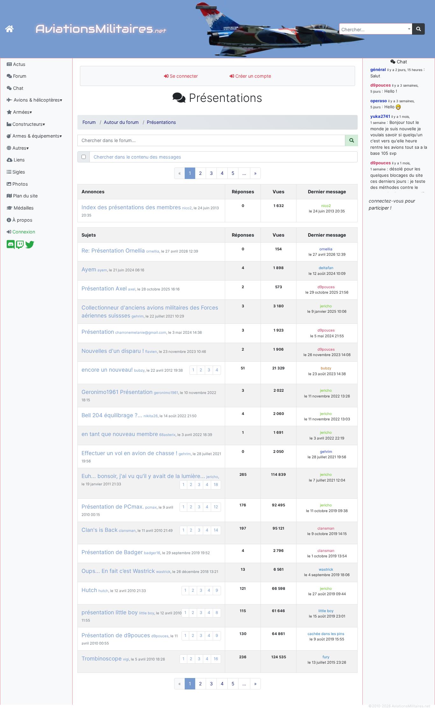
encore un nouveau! (107, 369)
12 (216, 506)
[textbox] (373, 29)
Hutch (89, 590)
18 (216, 484)
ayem (102, 270)
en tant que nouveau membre (120, 434)
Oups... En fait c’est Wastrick (118, 571)
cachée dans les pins (326, 634)
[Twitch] (20, 246)
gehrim (138, 316)
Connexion (23, 231)
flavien (151, 351)
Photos (19, 184)
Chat (17, 88)
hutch (103, 591)
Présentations (161, 122)
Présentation (98, 331)
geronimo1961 (166, 392)
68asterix (167, 434)
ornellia (152, 251)
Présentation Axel (104, 288)
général (378, 69)
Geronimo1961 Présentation (117, 392)
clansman (127, 530)
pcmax (151, 507)
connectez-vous (386, 200)
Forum (19, 76)
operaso (378, 100)
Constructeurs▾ (28, 124)
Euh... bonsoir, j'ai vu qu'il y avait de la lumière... (143, 476)
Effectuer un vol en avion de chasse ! (129, 453)
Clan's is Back (100, 529)
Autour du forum (121, 122)
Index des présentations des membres (131, 207)
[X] (29, 246)
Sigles (18, 172)
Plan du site (25, 195)
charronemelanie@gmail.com (140, 332)
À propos (21, 220)
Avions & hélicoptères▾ (37, 100)
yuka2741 (380, 116)
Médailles (23, 208)
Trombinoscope (102, 658)
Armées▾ (22, 112)
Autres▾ (20, 148)
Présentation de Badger (112, 552)
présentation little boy (110, 612)
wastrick (163, 571)
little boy (146, 613)
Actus (18, 64)
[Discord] (11, 246)
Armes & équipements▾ (36, 136)
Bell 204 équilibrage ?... (112, 415)
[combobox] (375, 28)
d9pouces (326, 287)
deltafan (326, 268)
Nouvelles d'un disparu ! (113, 350)
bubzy (139, 370)
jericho (326, 306)
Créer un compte (252, 76)
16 (216, 658)
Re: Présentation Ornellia (113, 250)
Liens (18, 159)
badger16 (152, 553)
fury (326, 657)
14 (216, 530)
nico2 (187, 208)
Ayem (89, 269)
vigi (126, 659)
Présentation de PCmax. (113, 506)
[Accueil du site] (9, 29)
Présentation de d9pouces (116, 635)
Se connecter (183, 76)
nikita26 (151, 416)
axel (131, 289)
